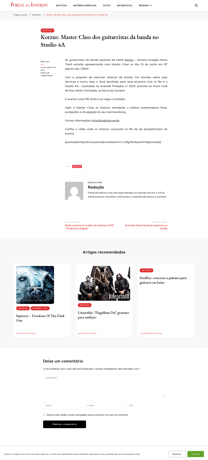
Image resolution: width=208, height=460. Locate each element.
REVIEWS (144, 5)
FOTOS (106, 5)
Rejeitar (177, 454)
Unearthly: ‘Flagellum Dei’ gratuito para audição (103, 314)
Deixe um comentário (50, 74)
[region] (104, 453)
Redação (45, 62)
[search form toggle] (196, 5)
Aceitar (196, 454)
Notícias (47, 30)
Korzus (129, 60)
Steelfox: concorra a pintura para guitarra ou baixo (163, 280)
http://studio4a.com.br (106, 120)
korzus (77, 166)
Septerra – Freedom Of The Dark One (40, 318)
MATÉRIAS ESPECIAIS (84, 5)
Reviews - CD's (40, 308)
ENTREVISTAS (124, 5)
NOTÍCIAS (61, 5)
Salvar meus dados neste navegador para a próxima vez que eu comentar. (87, 414)
